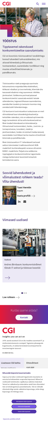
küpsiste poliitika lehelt (11, 419)
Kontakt (24, 317)
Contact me (25, 201)
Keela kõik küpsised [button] (24, 411)
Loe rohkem (8, 297)
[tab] (22, 293)
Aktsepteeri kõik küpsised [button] (24, 401)
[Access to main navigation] (43, 4)
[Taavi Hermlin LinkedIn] (19, 201)
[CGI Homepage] (6, 3)
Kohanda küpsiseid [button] (24, 406)
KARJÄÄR (30, 367)
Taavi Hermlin (24, 187)
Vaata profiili (24, 195)
